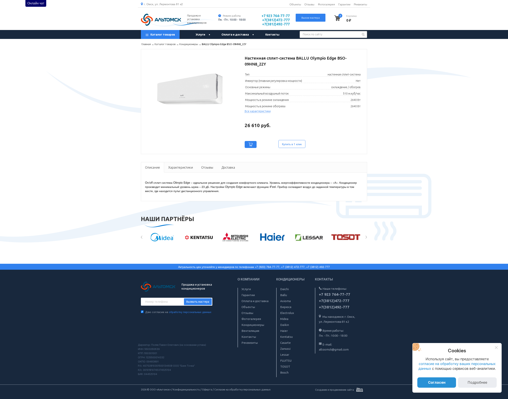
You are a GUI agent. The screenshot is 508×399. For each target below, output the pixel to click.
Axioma (285, 301)
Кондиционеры (252, 325)
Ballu (283, 295)
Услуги (200, 34)
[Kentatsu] (195, 237)
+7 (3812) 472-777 (293, 267)
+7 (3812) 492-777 (318, 267)
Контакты (272, 34)
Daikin (284, 325)
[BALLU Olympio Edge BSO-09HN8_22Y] (190, 88)
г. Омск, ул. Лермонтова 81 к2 (163, 4)
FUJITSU (286, 360)
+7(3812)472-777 (276, 20)
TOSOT (285, 366)
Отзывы (309, 4)
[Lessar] (305, 237)
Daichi (284, 289)
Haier (284, 330)
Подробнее (477, 382)
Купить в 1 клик (292, 144)
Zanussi (285, 348)
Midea (284, 319)
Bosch (284, 372)
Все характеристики (258, 111)
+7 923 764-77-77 (276, 16)
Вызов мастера (310, 17)
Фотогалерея (326, 4)
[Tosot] (342, 237)
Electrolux (287, 313)
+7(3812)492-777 (276, 24)
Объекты (295, 4)
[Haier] (268, 237)
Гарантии (344, 4)
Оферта (207, 389)
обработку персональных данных (190, 312)
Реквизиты (360, 4)
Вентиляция (250, 330)
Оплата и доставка (235, 34)
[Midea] (158, 237)
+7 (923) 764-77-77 (267, 267)
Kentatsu (286, 336)
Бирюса (285, 307)
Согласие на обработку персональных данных (242, 389)
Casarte (285, 342)
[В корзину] (251, 144)
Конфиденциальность (186, 389)
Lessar (284, 354)
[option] (158, 237)
